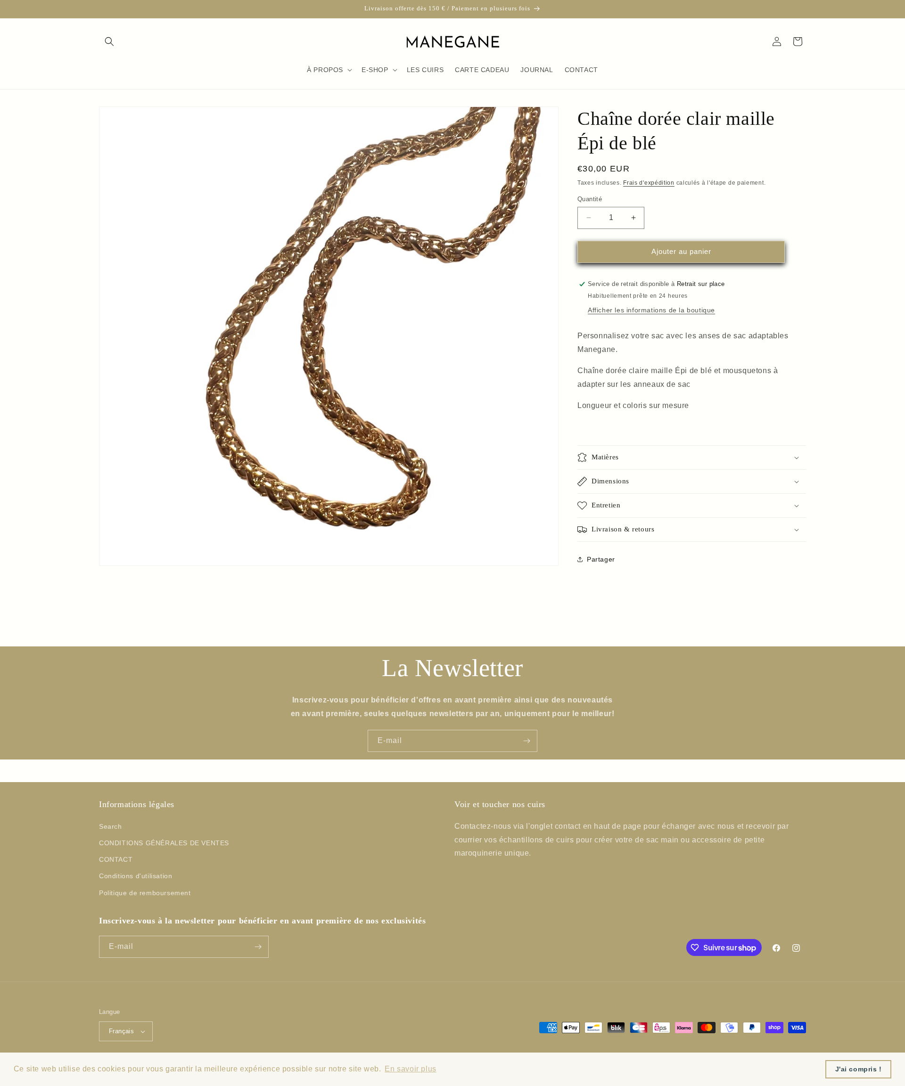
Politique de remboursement (145, 893)
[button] (109, 41)
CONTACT (115, 859)
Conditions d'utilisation (135, 876)
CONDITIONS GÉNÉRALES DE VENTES (164, 843)
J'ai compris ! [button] (858, 1069)
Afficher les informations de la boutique (651, 310)
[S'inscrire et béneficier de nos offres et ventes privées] (526, 741)
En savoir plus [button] (410, 1069)
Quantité (589, 199)
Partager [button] (601, 559)
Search (110, 826)
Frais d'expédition (649, 183)
